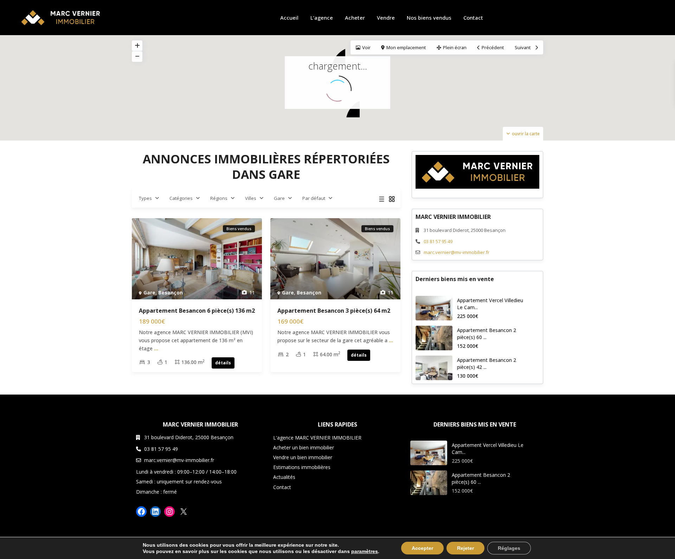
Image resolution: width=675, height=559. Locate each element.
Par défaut (313, 198)
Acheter (355, 17)
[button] (334, 55)
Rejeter (465, 548)
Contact (473, 17)
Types (145, 198)
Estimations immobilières (301, 467)
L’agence (321, 17)
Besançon (170, 292)
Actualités (284, 477)
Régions (218, 198)
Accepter (422, 548)
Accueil (289, 17)
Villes (250, 198)
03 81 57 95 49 (438, 241)
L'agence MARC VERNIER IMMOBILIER (317, 437)
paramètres (364, 551)
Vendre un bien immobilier (302, 457)
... (156, 348)
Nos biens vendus (429, 17)
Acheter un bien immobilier (303, 447)
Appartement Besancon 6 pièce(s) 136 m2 (197, 310)
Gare (279, 198)
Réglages (509, 548)
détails (223, 363)
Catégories (181, 198)
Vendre (386, 17)
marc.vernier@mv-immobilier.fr (456, 252)
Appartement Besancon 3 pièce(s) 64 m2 (333, 310)
